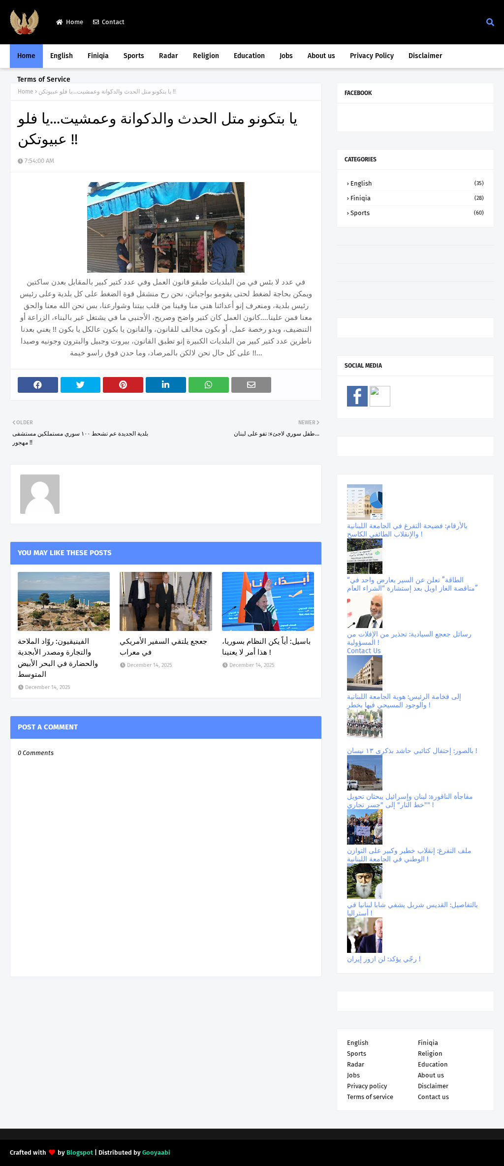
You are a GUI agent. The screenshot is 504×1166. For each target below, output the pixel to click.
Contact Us (364, 651)
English (417, 183)
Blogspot (79, 1152)
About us (431, 1075)
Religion (430, 1053)
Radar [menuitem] (168, 56)
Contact (113, 22)
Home (74, 22)
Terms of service (370, 1097)
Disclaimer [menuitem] (425, 56)
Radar (355, 1064)
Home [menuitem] (26, 56)
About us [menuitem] (321, 56)
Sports (417, 213)
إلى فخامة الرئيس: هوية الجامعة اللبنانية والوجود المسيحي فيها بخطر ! (404, 701)
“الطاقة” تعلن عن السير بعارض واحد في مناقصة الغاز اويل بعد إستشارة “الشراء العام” (412, 584)
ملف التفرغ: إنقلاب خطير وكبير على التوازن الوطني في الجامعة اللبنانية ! (409, 855)
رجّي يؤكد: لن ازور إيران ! (383, 959)
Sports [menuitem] (134, 56)
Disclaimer (433, 1086)
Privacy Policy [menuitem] (372, 56)
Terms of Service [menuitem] (43, 79)
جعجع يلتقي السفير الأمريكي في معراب (163, 647)
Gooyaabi (156, 1152)
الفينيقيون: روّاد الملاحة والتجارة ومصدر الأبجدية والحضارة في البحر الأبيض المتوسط (58, 658)
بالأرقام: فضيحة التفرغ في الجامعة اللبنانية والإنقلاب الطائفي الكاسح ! (407, 530)
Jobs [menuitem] (286, 56)
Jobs (353, 1075)
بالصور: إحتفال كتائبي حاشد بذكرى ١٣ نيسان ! (412, 751)
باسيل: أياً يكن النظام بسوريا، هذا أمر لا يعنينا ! (266, 647)
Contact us (433, 1097)
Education (433, 1064)
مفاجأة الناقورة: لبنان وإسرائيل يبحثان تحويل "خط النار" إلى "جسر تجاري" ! (410, 800)
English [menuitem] (61, 56)
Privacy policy (367, 1086)
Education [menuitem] (249, 56)
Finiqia (417, 198)
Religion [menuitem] (206, 56)
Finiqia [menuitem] (98, 56)
